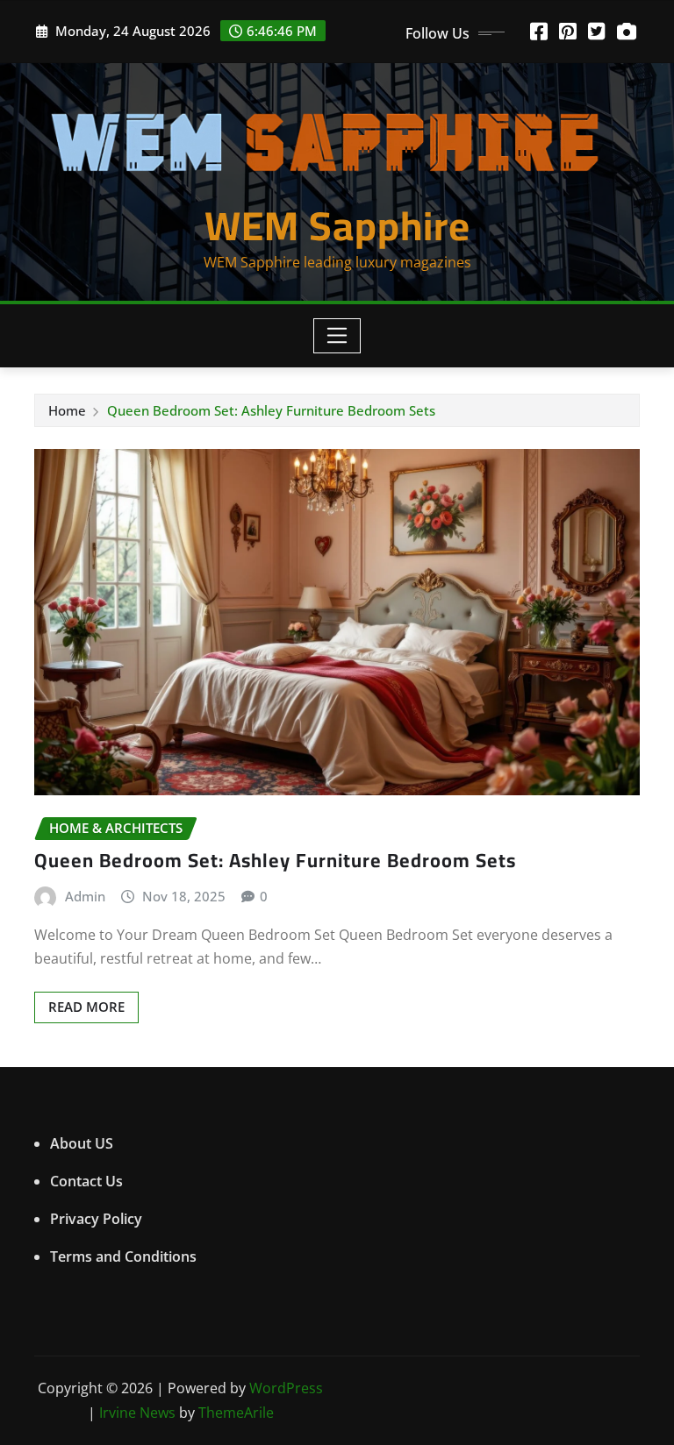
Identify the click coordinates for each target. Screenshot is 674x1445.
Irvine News (137, 1412)
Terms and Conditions (123, 1256)
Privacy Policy (96, 1218)
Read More (86, 1006)
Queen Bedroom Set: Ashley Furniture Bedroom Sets (271, 410)
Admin (85, 896)
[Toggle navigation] (337, 335)
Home (67, 410)
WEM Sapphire (337, 225)
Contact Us (86, 1181)
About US (81, 1143)
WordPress (286, 1388)
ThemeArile (236, 1412)
